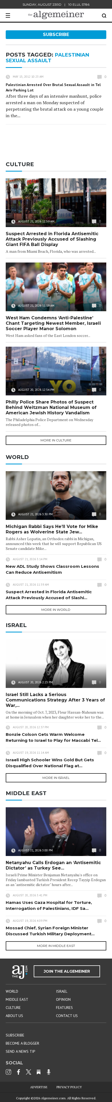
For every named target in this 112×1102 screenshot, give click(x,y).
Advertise (39, 1087)
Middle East (17, 999)
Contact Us (67, 1015)
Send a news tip (20, 1051)
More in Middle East (56, 946)
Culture (13, 1007)
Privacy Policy (69, 1087)
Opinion (63, 999)
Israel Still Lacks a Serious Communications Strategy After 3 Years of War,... (55, 700)
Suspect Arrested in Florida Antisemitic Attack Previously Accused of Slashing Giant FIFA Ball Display (52, 239)
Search (104, 16)
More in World (55, 610)
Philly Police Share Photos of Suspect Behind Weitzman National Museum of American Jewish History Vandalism (51, 407)
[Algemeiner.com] (56, 15)
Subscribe (56, 34)
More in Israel (56, 778)
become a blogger (22, 1043)
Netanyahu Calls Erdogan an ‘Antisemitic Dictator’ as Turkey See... (53, 865)
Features (64, 1007)
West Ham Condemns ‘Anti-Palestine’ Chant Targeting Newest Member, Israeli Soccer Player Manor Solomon (53, 323)
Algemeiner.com (53, 1098)
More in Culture (56, 440)
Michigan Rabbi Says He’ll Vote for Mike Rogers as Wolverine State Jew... (52, 529)
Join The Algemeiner (67, 971)
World (12, 991)
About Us (14, 1015)
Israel (61, 991)
